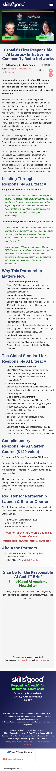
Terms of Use (40, 660)
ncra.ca (26, 557)
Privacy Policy (25, 660)
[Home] (14, 4)
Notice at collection (13, 759)
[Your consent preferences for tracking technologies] (13, 768)
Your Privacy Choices (21, 752)
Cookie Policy (22, 742)
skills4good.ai (32, 560)
